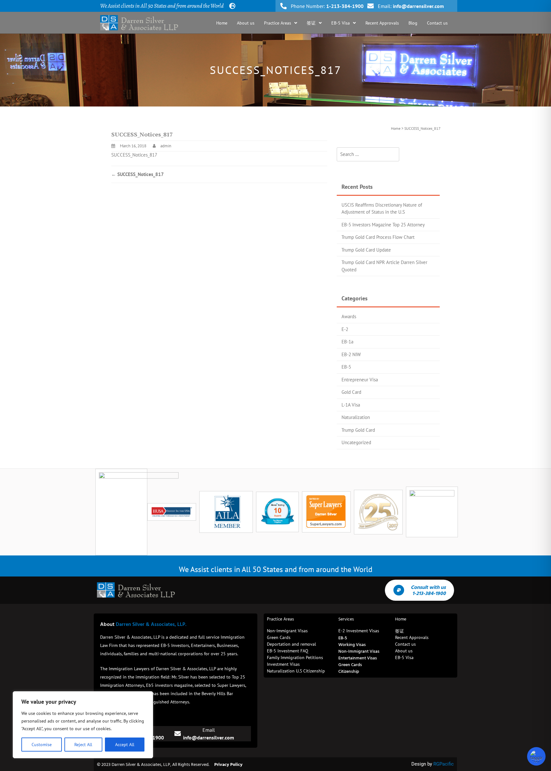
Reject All (83, 744)
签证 (311, 23)
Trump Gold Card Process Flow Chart (378, 237)
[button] (280, 23)
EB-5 (346, 367)
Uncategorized (356, 442)
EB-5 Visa (340, 23)
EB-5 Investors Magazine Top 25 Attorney (383, 225)
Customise (42, 744)
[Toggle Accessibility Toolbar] (536, 756)
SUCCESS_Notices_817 (134, 155)
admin (165, 146)
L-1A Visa (351, 405)
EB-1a (347, 342)
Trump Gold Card (358, 430)
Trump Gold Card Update (366, 250)
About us (245, 23)
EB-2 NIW (351, 354)
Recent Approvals (382, 23)
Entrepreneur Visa (360, 380)
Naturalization (356, 417)
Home (221, 23)
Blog (412, 23)
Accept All (124, 744)
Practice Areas (277, 23)
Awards (349, 316)
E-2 (345, 329)
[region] (83, 724)
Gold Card (351, 392)
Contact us (437, 23)
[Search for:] (368, 154)
